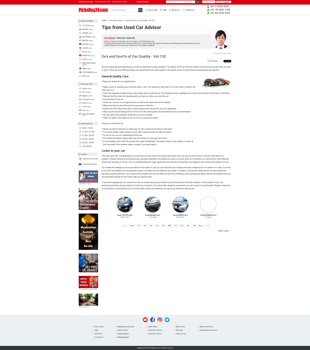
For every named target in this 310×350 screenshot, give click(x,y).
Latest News (152, 327)
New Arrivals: (119, 2)
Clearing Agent (123, 334)
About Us (176, 10)
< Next (131, 226)
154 (157, 226)
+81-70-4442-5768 (220, 9)
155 (150, 226)
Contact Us (189, 10)
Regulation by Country (125, 327)
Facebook (152, 319)
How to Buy (153, 10)
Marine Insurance (206, 327)
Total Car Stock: (103, 2)
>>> (208, 226)
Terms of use (181, 334)
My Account (180, 327)
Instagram (159, 319)
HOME (104, 20)
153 (163, 226)
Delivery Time (122, 330)
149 (187, 226)
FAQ (165, 10)
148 (194, 226)
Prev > (201, 226)
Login (197, 2)
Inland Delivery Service (208, 330)
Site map (179, 330)
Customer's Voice (154, 334)
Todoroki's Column (116, 20)
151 (175, 226)
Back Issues (223, 231)
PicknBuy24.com (93, 10)
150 (181, 226)
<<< (124, 226)
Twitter (167, 319)
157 (138, 226)
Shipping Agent (123, 337)
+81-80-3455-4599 (220, 13)
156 (144, 226)
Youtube (145, 319)
